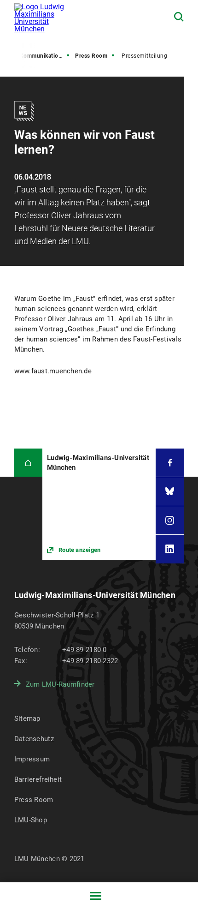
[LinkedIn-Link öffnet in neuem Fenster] (170, 549)
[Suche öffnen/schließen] (179, 17)
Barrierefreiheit (38, 779)
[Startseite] (28, 463)
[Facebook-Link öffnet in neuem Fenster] (170, 463)
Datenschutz (34, 739)
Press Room (91, 56)
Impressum (32, 759)
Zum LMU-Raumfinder (60, 684)
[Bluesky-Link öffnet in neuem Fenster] (170, 491)
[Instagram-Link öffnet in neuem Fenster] (170, 520)
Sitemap (27, 718)
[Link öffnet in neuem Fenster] (99, 504)
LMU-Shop (30, 820)
